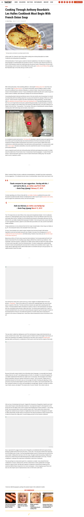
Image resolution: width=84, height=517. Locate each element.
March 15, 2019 (37, 208)
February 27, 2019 (37, 188)
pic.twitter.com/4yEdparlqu (36, 206)
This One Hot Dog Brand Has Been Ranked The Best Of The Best (10, 506)
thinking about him (39, 87)
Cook (51, 2)
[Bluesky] (70, 2)
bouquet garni (46, 337)
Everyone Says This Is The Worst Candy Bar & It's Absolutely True (48, 506)
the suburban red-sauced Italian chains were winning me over (22, 101)
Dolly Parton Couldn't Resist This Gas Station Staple (23, 506)
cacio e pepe (11, 146)
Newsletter (79, 2)
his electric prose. (18, 88)
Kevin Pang (9, 21)
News (16, 2)
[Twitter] (62, 2)
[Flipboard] (67, 2)
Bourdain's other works (47, 196)
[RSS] (72, 2)
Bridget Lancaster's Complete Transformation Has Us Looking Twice (35, 506)
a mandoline (12, 303)
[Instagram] (64, 2)
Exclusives (22, 2)
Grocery (46, 2)
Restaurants (38, 2)
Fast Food (30, 2)
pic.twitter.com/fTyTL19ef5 (36, 186)
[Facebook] (59, 2)
